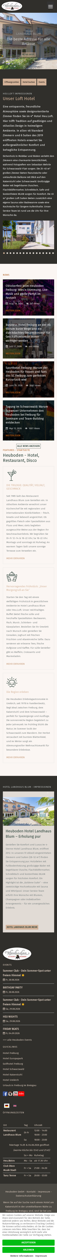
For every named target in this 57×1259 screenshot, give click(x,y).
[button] (4, 253)
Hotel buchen (29, 82)
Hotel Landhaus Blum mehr (22, 927)
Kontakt (31, 1191)
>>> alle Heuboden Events (17, 1039)
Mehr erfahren (15, 558)
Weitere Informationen (21, 1256)
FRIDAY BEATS (11, 1028)
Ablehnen (28, 1249)
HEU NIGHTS (10, 1016)
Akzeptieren (29, 1242)
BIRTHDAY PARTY (12, 987)
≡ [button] (50, 5)
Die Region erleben (17, 691)
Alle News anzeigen (28, 446)
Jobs (21, 1093)
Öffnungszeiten (11, 82)
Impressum (44, 1191)
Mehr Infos (28, 53)
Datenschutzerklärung (28, 1195)
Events (42, 82)
